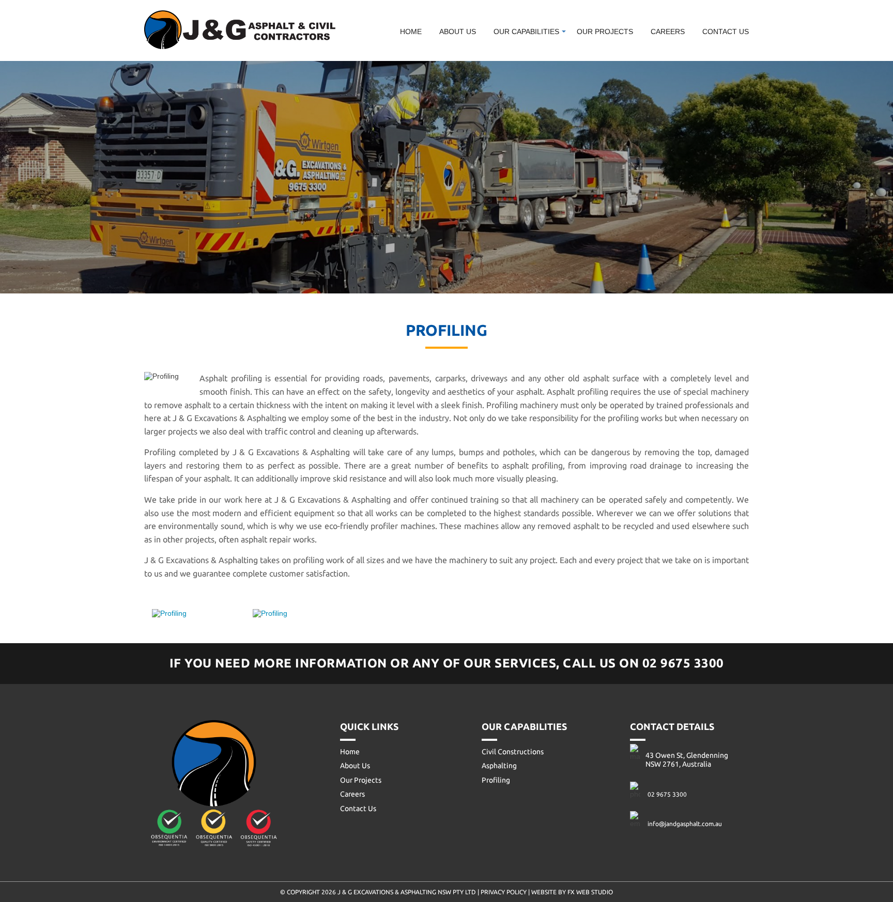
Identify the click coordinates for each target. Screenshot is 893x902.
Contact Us (725, 31)
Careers (668, 31)
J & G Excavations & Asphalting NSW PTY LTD (407, 892)
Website (544, 892)
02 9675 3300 (683, 663)
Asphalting (499, 765)
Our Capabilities (526, 31)
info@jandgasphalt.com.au (685, 823)
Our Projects (605, 31)
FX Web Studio (590, 892)
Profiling (496, 780)
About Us (457, 31)
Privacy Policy (504, 892)
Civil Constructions (542, 52)
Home (411, 31)
